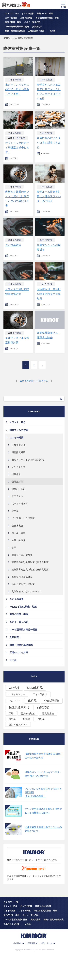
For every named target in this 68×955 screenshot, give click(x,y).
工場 (11, 713)
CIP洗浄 (14, 687)
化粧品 (32, 700)
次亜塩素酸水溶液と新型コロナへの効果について (43, 829)
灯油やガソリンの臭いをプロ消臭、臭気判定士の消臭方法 (43, 774)
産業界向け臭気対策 (22, 577)
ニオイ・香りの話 (32, 22)
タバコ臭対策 (13, 245)
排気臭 (12, 719)
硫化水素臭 (17, 525)
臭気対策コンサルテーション (27, 591)
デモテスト (17, 496)
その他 (52, 31)
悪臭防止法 (48, 713)
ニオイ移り (39, 694)
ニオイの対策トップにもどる (34, 381)
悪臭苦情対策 (28, 713)
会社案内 (17, 943)
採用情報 (31, 943)
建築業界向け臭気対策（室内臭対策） (31, 569)
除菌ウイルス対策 (45, 13)
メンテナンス (18, 467)
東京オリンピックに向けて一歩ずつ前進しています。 (17, 89)
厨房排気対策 (18, 452)
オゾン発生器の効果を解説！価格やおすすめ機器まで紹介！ (43, 811)
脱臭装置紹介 (18, 445)
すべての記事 (28, 13)
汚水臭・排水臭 (20, 503)
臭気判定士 (37, 26)
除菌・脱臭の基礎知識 (15, 31)
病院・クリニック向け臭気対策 (28, 459)
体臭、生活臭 (18, 540)
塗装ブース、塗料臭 (22, 554)
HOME (6, 38)
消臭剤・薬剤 (18, 489)
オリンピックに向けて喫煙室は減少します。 (17, 148)
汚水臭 (41, 719)
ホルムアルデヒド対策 (23, 584)
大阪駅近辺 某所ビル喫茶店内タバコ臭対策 (49, 294)
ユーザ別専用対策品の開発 (17, 26)
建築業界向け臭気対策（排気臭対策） (31, 562)
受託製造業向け (19, 707)
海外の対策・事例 (13, 22)
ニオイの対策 (11, 18)
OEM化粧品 (35, 687)
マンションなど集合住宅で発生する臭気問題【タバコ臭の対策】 (43, 792)
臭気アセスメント (18, 724)
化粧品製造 (51, 700)
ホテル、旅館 (18, 533)
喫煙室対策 (17, 481)
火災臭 (15, 511)
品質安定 (43, 707)
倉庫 (14, 547)
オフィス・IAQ (11, 13)
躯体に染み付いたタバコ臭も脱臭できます (49, 143)
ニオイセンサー (17, 694)
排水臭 (26, 719)
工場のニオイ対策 (37, 31)
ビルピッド (14, 701)
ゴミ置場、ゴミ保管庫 (23, 518)
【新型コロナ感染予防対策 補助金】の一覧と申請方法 (43, 756)
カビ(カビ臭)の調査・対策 (47, 18)
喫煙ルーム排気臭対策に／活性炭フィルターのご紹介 (49, 196)
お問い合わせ (46, 943)
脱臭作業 (16, 474)
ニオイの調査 (26, 18)
